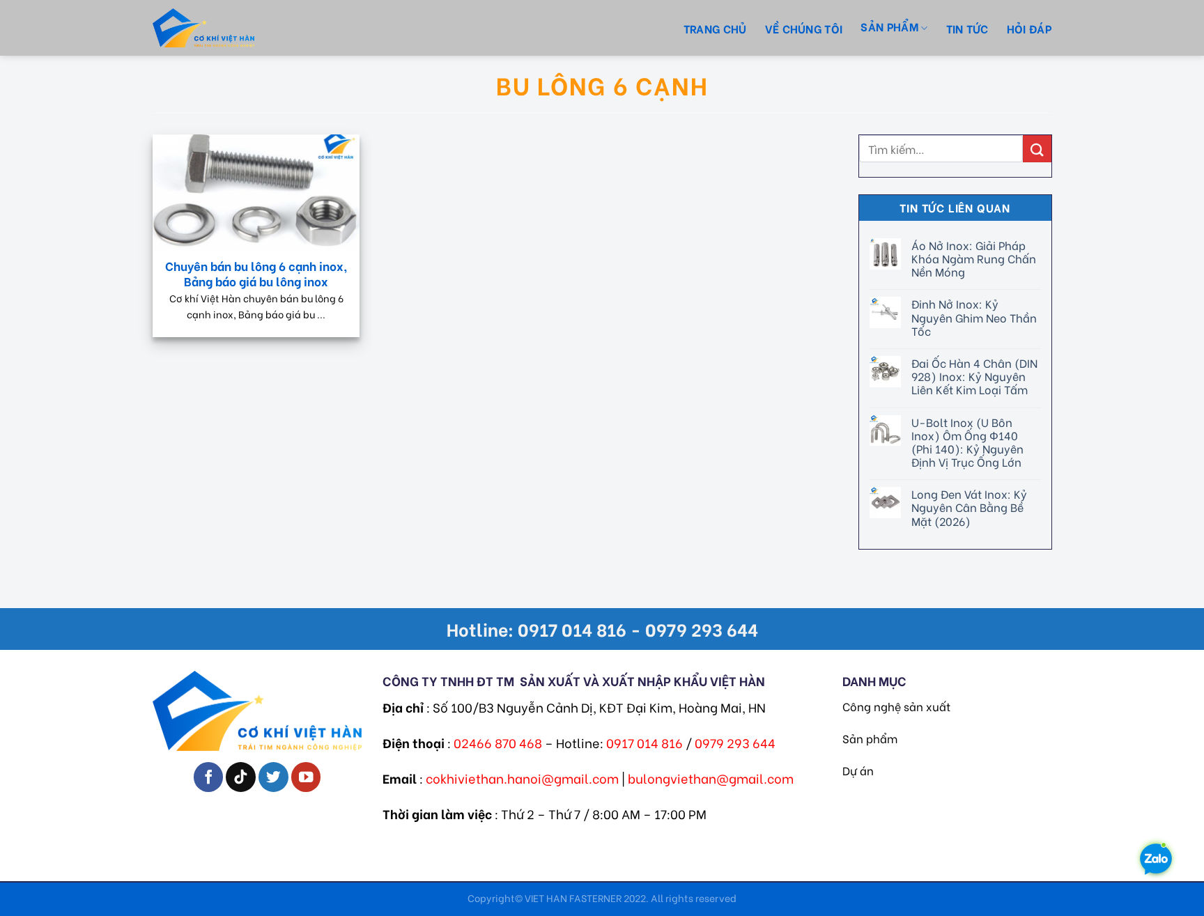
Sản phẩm (869, 738)
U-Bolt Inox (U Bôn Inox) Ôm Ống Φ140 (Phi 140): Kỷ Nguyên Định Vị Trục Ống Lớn (967, 442)
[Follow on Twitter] (273, 777)
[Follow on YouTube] (306, 777)
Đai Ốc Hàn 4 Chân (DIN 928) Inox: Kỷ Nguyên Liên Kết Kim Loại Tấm (974, 376)
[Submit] (1037, 148)
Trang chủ (715, 28)
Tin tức (967, 28)
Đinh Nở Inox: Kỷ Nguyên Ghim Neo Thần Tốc (973, 317)
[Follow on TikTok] (241, 777)
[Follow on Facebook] (209, 777)
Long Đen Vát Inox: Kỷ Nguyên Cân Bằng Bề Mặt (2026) (968, 507)
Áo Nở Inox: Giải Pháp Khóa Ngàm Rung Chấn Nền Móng (973, 258)
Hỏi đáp (1029, 28)
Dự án (858, 770)
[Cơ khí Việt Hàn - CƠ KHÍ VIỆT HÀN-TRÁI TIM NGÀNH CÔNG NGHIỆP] (229, 28)
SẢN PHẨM (889, 26)
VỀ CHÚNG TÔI (804, 28)
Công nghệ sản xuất (896, 706)
